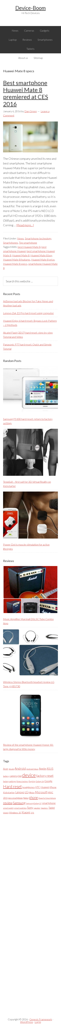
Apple (42, 768)
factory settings (9, 781)
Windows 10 (15, 812)
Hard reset (12, 786)
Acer (5, 768)
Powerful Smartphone (47, 798)
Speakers (44, 808)
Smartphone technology (38, 238)
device (29, 775)
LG (26, 792)
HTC (37, 787)
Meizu (31, 792)
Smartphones (10, 242)
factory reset (45, 775)
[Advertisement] (27, 913)
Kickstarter (9, 792)
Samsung (19, 803)
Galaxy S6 (40, 781)
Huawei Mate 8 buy (41, 255)
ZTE (32, 812)
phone (33, 797)
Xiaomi (26, 812)
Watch (6, 812)
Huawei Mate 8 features (16, 259)
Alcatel (11, 769)
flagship (32, 781)
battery (6, 776)
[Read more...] (25, 225)
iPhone (53, 787)
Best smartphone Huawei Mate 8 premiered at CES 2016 (25, 93)
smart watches (20, 808)
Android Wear (32, 769)
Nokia (25, 798)
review (8, 803)
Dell (20, 776)
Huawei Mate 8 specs (15, 263)
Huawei (45, 787)
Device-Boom (30, 8)
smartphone (49, 802)
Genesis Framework (40, 1019)
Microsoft (41, 792)
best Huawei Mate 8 (29, 246)
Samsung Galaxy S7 (34, 803)
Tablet (51, 807)
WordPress (26, 1021)
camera (14, 775)
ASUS (50, 768)
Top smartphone (28, 242)
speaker (37, 808)
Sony (30, 807)
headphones (28, 787)
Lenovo (19, 792)
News (20, 238)
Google (48, 781)
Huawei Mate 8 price (43, 259)
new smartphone (15, 798)
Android (20, 768)
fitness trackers (22, 781)
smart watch (8, 808)
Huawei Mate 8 (20, 255)
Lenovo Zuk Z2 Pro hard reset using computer (28, 313)
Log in (38, 1021)
